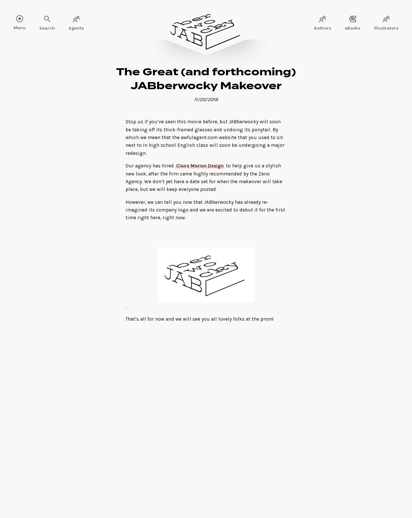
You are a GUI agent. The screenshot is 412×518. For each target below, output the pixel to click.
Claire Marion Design (200, 166)
